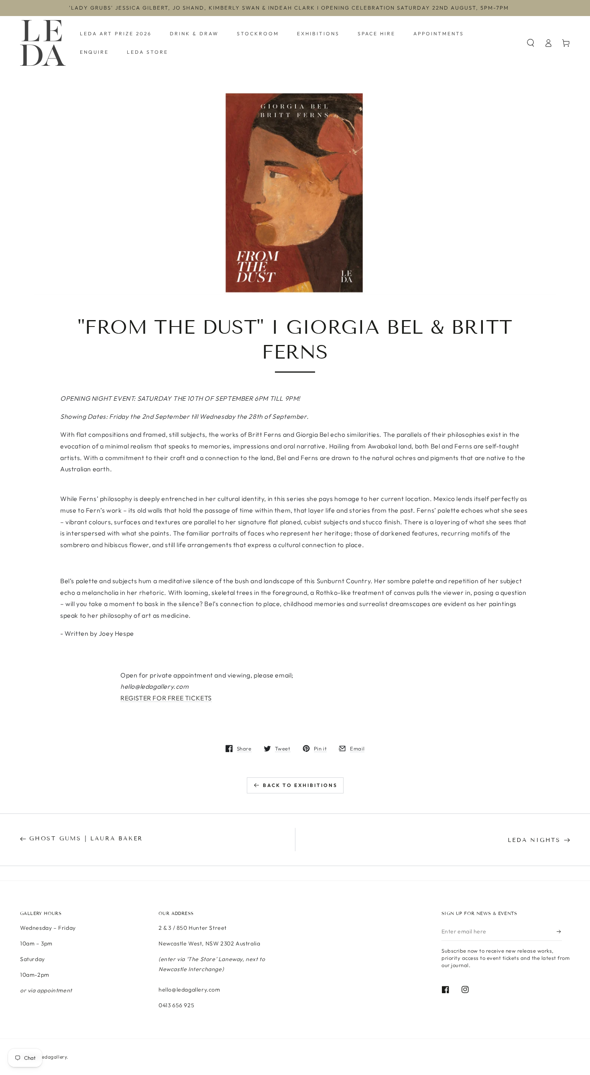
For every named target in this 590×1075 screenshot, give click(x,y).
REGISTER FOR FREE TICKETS (166, 698)
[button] (530, 43)
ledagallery (54, 1057)
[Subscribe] (559, 932)
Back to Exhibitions (300, 785)
